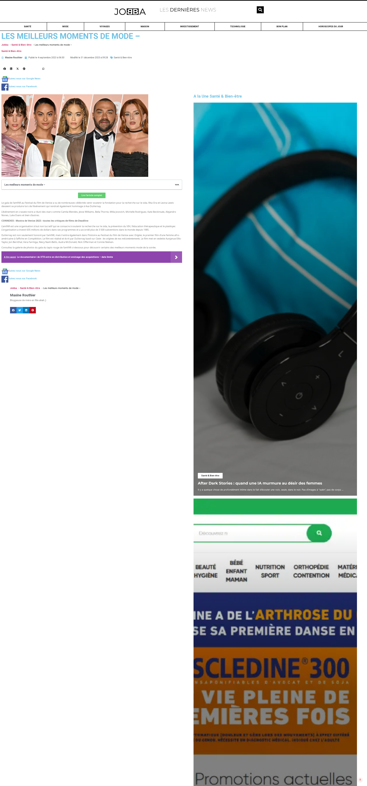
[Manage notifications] (360, 779)
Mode (65, 26)
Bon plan (282, 26)
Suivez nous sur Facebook (22, 86)
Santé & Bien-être (11, 51)
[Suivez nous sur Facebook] (4, 89)
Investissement (189, 26)
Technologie (237, 26)
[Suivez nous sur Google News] (4, 81)
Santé (27, 26)
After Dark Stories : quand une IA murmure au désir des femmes (260, 483)
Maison (145, 26)
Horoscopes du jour (331, 26)
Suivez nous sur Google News (24, 78)
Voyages (105, 26)
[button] (260, 9)
